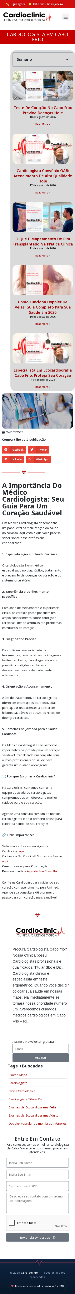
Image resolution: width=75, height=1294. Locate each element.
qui (22, 851)
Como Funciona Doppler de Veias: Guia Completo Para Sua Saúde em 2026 (43, 307)
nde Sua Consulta (44, 871)
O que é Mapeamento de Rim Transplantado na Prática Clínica (43, 241)
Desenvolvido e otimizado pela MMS (39, 1286)
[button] (65, 17)
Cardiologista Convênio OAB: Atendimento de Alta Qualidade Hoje (43, 175)
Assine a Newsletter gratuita (33, 1041)
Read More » (42, 124)
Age (29, 871)
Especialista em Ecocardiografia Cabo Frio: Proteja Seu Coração (43, 373)
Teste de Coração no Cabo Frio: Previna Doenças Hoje (43, 110)
